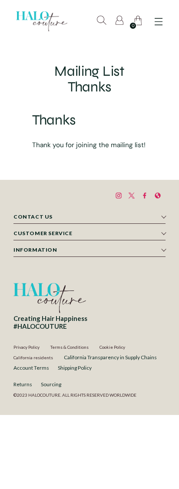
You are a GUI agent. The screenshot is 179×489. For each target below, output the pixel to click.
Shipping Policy (75, 367)
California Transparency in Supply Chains (110, 357)
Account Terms (31, 367)
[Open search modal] (102, 21)
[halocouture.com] (41, 21)
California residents (33, 357)
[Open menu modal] (158, 21)
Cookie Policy (112, 347)
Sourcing (51, 384)
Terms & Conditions (69, 347)
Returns (22, 384)
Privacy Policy (26, 347)
